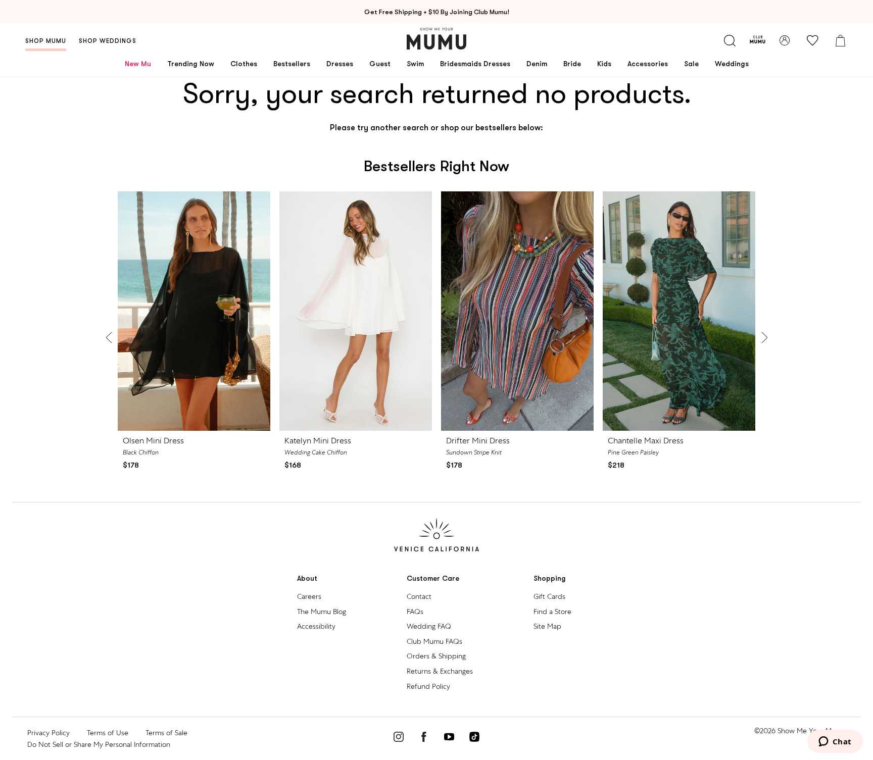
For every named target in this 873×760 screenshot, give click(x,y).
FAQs (415, 611)
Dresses (339, 64)
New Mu (138, 64)
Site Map (547, 626)
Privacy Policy (48, 732)
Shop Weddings (107, 40)
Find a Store (552, 611)
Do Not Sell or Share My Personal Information (98, 744)
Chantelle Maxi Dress (646, 440)
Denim (536, 64)
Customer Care (433, 578)
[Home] (436, 38)
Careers (309, 596)
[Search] (729, 40)
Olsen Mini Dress (153, 440)
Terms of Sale (166, 732)
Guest (380, 64)
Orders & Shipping (436, 656)
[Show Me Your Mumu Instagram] (398, 738)
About (307, 578)
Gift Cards (549, 596)
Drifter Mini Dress (478, 440)
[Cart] (840, 40)
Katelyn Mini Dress (317, 440)
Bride (572, 64)
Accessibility (316, 626)
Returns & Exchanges (440, 671)
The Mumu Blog (321, 611)
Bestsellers (291, 64)
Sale (691, 64)
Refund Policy (428, 686)
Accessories (647, 64)
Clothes (243, 64)
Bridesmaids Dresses (475, 64)
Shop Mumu (45, 40)
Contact (419, 596)
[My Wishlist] (812, 40)
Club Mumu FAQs (434, 641)
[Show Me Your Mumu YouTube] (449, 738)
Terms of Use (107, 732)
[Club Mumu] (757, 40)
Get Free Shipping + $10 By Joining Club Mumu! (436, 12)
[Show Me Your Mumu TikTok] (474, 738)
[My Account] (784, 40)
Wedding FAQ (429, 626)
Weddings (732, 64)
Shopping (550, 578)
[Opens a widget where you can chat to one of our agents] (835, 742)
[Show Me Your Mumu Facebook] (424, 738)
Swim (415, 64)
